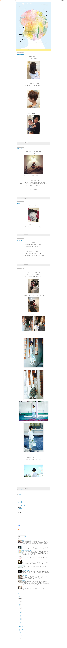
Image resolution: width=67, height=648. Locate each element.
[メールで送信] (24, 142)
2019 (19, 605)
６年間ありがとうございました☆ (27, 540)
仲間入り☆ (19, 149)
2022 (19, 601)
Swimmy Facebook (21, 502)
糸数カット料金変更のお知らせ (27, 550)
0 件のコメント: (20, 142)
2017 (19, 608)
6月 (20, 619)
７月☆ (23, 560)
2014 (19, 637)
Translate (24, 536)
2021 (19, 602)
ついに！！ (24, 556)
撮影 (19, 596)
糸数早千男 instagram (22, 508)
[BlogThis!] (25, 142)
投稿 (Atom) (21, 494)
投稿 (19, 529)
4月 (20, 622)
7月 (20, 618)
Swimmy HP (20, 501)
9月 (20, 615)
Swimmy (23, 565)
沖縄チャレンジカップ (26, 570)
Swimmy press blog (21, 505)
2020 (19, 604)
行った (18, 203)
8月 (20, 616)
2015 (19, 635)
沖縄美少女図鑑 (24, 575)
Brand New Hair (20, 54)
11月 (20, 612)
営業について (24, 580)
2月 (20, 632)
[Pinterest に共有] (27, 142)
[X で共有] (26, 142)
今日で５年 (19, 240)
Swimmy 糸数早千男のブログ (25, 4)
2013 (19, 638)
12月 (20, 611)
